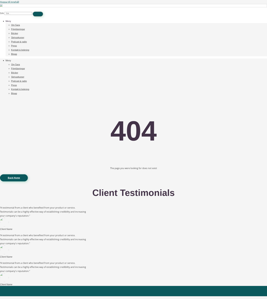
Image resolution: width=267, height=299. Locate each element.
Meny (8, 21)
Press (14, 46)
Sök (2, 13)
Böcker (14, 33)
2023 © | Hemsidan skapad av (134, 294)
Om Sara (15, 25)
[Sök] (38, 14)
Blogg (14, 54)
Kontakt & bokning (20, 50)
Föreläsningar (18, 29)
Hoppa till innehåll (9, 1)
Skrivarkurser (17, 37)
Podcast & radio (19, 42)
